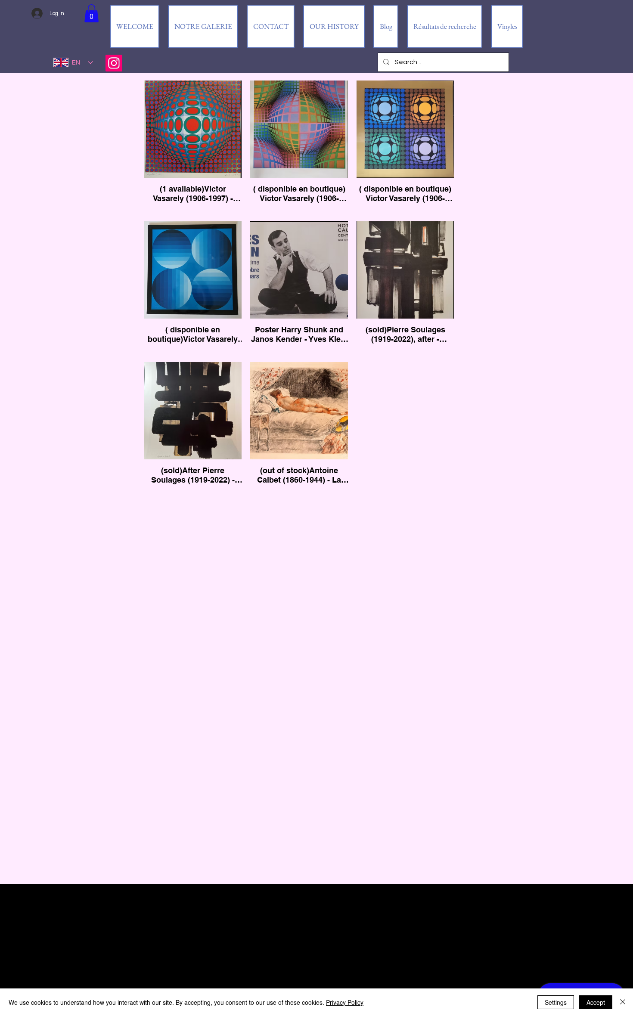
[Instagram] (114, 63)
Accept (595, 1002)
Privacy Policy (344, 1002)
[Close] (622, 1002)
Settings (556, 1002)
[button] (91, 13)
